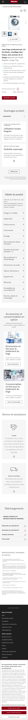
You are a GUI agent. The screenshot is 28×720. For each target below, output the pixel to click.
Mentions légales (6, 705)
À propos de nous (6, 636)
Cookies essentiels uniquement (14, 712)
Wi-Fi (21, 83)
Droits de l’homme (7, 654)
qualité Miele (6, 68)
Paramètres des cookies (14, 717)
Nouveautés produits (7, 618)
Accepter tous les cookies (14, 708)
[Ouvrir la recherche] (25, 2)
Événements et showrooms (9, 624)
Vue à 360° (15, 39)
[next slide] (25, 23)
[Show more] (14, 161)
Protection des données (15, 705)
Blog (3, 615)
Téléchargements (6, 630)
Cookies (23, 705)
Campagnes (5, 621)
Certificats (5, 657)
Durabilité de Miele (7, 639)
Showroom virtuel (7, 627)
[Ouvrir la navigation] (3, 2)
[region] (14, 690)
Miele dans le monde (7, 642)
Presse (4, 645)
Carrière (4, 648)
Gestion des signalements (9, 651)
